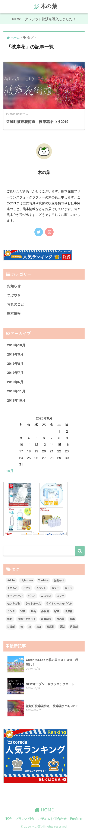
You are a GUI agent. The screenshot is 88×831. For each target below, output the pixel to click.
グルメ (32, 595)
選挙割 (74, 626)
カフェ (55, 588)
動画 (33, 611)
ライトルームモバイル (59, 603)
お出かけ (59, 580)
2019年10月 (16, 344)
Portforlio (76, 818)
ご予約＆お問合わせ (52, 818)
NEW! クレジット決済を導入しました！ (44, 18)
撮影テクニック (27, 619)
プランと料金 (24, 818)
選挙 (62, 626)
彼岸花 (68, 611)
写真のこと (15, 304)
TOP (9, 818)
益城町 (11, 626)
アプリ (27, 588)
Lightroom (27, 580)
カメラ (68, 588)
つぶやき (14, 294)
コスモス (46, 595)
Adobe (11, 580)
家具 (56, 611)
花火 (38, 626)
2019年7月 (15, 372)
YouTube (43, 580)
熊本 (72, 619)
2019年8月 (15, 363)
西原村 (50, 626)
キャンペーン (15, 595)
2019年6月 (15, 381)
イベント (41, 588)
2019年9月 (15, 354)
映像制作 (46, 619)
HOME (47, 809)
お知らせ (14, 285)
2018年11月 (16, 390)
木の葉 (49, 6)
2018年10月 (16, 400)
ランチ (11, 611)
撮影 (9, 619)
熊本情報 (14, 313)
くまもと (12, 588)
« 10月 (8, 470)
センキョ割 (13, 603)
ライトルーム (33, 603)
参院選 (45, 611)
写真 (22, 611)
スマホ (60, 595)
